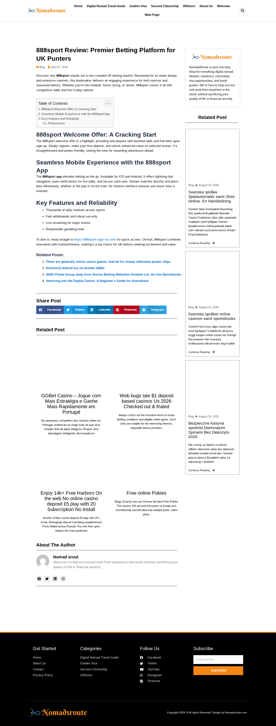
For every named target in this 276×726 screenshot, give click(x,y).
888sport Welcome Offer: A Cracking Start (68, 109)
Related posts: (57, 123)
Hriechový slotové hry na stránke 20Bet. (75, 268)
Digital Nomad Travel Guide (106, 6)
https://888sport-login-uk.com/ (95, 239)
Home (78, 6)
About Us (206, 6)
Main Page (152, 14)
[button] (242, 11)
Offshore (189, 6)
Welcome (223, 6)
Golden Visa (138, 6)
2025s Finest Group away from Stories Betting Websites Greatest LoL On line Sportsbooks (113, 274)
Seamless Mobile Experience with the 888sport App (75, 114)
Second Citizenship (165, 6)
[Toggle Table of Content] (105, 103)
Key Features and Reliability (60, 118)
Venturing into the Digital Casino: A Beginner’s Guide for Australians (97, 281)
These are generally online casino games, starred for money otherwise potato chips (108, 261)
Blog (42, 67)
